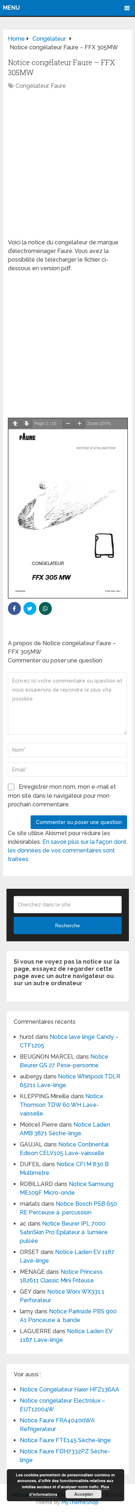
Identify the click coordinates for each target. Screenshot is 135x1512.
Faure (58, 85)
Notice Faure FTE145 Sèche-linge (65, 1440)
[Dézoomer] (68, 424)
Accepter (83, 1494)
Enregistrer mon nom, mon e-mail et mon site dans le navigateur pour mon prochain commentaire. (62, 795)
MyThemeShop (80, 1502)
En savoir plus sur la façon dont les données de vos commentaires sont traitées (67, 850)
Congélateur (31, 85)
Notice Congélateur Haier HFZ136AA (69, 1389)
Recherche (67, 925)
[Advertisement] (67, 167)
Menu (11, 7)
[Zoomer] (79, 424)
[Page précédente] (15, 424)
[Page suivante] (26, 424)
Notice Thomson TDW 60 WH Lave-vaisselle (61, 1105)
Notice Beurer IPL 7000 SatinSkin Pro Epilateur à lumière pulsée (64, 1232)
